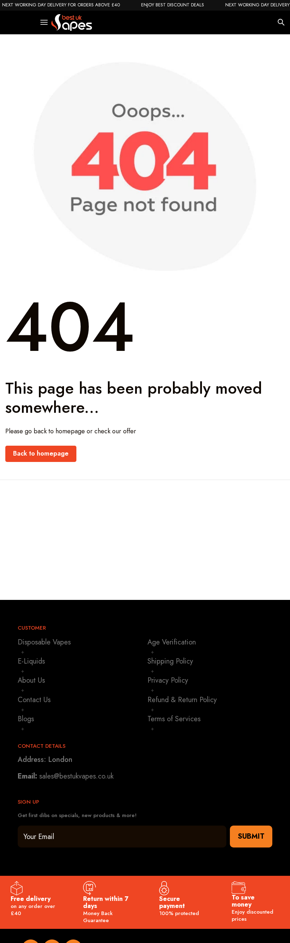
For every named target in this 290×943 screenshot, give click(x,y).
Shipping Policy (170, 661)
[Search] (281, 22)
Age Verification (171, 642)
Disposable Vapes (44, 642)
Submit (251, 836)
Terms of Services (174, 719)
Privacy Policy (167, 680)
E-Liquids (31, 661)
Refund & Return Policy (182, 700)
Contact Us (34, 700)
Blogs (26, 719)
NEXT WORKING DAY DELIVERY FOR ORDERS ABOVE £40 (61, 5)
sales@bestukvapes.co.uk (76, 776)
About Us (31, 680)
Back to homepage (41, 453)
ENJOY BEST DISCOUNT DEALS (172, 5)
